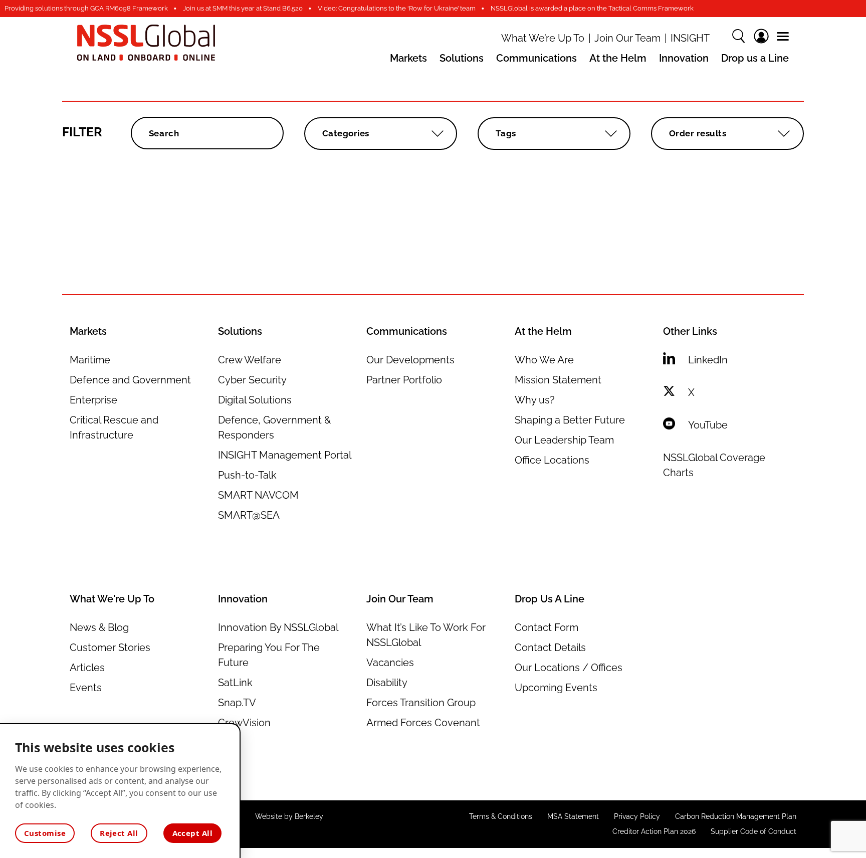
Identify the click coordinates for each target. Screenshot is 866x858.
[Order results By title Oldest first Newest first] (727, 133)
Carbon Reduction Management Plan (735, 816)
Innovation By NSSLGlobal (278, 627)
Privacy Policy (637, 816)
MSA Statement (573, 816)
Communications (536, 58)
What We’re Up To (542, 38)
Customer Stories (110, 647)
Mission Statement (558, 380)
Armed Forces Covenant (423, 723)
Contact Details (550, 647)
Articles (87, 668)
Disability (386, 683)
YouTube (708, 425)
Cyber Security (252, 380)
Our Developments (410, 360)
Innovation (684, 58)
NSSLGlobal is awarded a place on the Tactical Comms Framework (592, 8)
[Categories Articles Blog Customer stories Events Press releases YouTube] (380, 133)
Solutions (462, 58)
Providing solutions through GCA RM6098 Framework (86, 8)
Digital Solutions (255, 400)
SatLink (235, 683)
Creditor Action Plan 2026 (654, 831)
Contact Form (546, 627)
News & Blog (99, 627)
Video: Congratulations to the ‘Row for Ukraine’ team (397, 8)
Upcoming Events (556, 688)
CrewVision (244, 723)
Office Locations (552, 460)
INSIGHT (690, 38)
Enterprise (93, 400)
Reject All (119, 833)
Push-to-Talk (247, 475)
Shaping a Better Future (570, 420)
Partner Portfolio (404, 380)
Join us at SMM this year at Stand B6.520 (243, 8)
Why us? (535, 400)
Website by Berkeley (289, 816)
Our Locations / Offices (568, 668)
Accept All (192, 833)
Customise (45, 833)
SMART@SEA (249, 515)
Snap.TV (237, 703)
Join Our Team (627, 38)
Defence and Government (130, 380)
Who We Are (544, 360)
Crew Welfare (249, 360)
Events (86, 688)
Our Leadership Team (564, 440)
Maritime (90, 360)
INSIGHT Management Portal (284, 455)
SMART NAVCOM (258, 495)
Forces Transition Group (421, 703)
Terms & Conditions (500, 816)
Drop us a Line (755, 58)
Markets (408, 58)
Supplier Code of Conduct (753, 831)
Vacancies (390, 663)
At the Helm (617, 58)
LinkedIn (708, 360)
